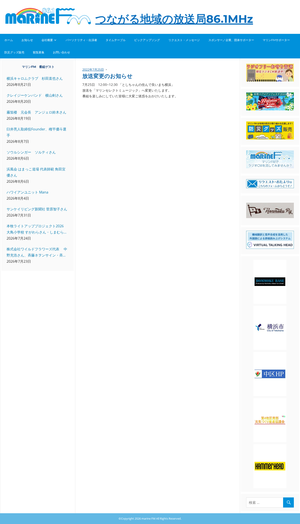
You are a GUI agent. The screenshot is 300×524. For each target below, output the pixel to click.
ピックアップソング (147, 40)
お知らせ (27, 40)
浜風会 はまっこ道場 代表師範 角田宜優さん (36, 172)
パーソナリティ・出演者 (81, 40)
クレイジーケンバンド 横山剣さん (35, 95)
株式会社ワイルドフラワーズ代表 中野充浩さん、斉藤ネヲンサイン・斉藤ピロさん (37, 252)
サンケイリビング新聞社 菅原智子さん (37, 209)
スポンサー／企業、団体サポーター (231, 40)
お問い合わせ (61, 52)
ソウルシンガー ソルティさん (31, 152)
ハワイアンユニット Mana (27, 192)
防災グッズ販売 (14, 52)
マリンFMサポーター (276, 40)
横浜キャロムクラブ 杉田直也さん (35, 78)
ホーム (8, 40)
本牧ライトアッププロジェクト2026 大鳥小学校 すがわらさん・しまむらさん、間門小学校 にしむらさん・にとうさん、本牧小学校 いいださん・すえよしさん (37, 229)
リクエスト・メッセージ (184, 40)
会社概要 (47, 40)
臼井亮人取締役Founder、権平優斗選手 (36, 132)
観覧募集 (38, 52)
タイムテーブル (116, 40)
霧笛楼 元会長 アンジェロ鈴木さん (36, 112)
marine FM (148, 518)
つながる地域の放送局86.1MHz (174, 19)
